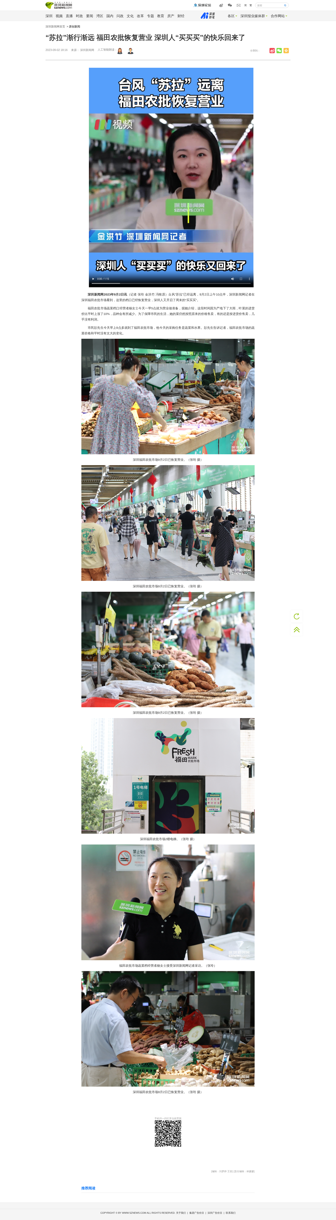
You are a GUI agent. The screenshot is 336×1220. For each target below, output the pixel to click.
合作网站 (278, 16)
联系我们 (231, 1212)
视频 (59, 16)
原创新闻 (74, 26)
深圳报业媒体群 (252, 16)
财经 (180, 16)
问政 (120, 16)
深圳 (49, 16)
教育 (160, 16)
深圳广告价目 (215, 1212)
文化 (130, 16)
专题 (150, 16)
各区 (231, 16)
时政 (79, 16)
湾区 (99, 16)
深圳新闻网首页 (55, 26)
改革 (140, 16)
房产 (170, 16)
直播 (69, 16)
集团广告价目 (196, 1212)
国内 (109, 16)
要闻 (89, 16)
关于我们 (181, 1212)
